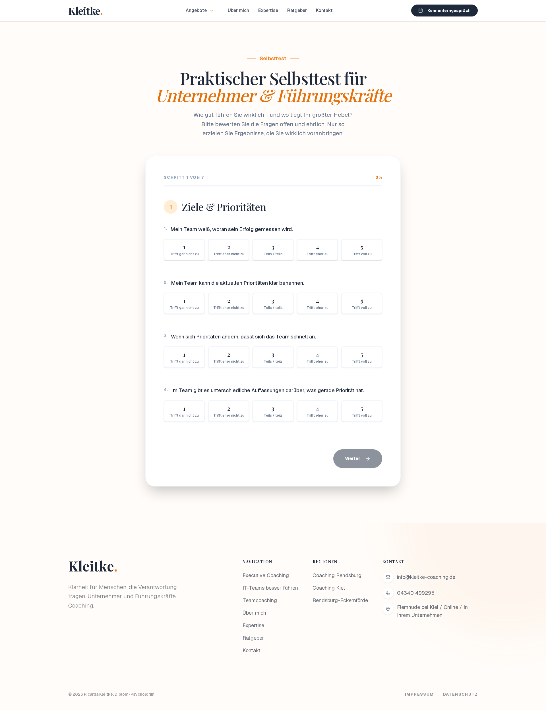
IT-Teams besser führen (270, 588)
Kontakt (324, 10)
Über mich (238, 10)
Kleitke (92, 566)
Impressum (419, 694)
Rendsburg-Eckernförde (340, 600)
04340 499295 (416, 593)
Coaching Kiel (329, 588)
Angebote (196, 10)
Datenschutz (460, 694)
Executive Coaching (266, 575)
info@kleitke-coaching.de (426, 577)
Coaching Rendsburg (337, 575)
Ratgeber (297, 10)
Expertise (268, 10)
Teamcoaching (260, 600)
